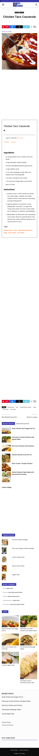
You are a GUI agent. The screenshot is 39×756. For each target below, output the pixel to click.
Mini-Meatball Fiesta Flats (9, 417)
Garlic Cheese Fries (18, 557)
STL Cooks (20, 138)
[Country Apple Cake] (10, 658)
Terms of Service (7, 725)
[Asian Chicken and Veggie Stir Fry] (6, 430)
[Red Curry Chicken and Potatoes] (6, 448)
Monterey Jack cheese (25, 230)
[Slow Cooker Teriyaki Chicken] (6, 468)
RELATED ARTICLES (8, 424)
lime (15, 230)
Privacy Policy (6, 722)
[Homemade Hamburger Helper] (28, 639)
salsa (5, 233)
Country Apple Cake (8, 665)
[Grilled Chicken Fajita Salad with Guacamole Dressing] (6, 478)
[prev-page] (3, 481)
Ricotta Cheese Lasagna (20, 540)
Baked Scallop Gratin (14, 596)
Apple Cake (16, 575)
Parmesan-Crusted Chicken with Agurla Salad (28, 630)
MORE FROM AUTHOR (22, 424)
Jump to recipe (6, 31)
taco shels (20, 233)
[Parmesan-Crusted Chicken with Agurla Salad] (6, 439)
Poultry (8, 9)
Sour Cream (12, 233)
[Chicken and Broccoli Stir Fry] (6, 460)
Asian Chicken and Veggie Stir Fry (23, 428)
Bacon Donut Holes (18, 566)
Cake (3, 662)
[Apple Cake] (4, 577)
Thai (3, 450)
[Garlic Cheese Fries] (4, 559)
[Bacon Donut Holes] (4, 568)
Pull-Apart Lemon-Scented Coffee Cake (27, 682)
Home (3, 9)
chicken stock (8, 230)
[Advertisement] (19, 97)
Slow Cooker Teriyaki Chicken (22, 463)
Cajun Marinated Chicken (15, 592)
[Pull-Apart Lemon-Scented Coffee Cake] (28, 665)
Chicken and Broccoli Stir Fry (22, 455)
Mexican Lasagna (32, 417)
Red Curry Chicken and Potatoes (23, 446)
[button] (3, 4)
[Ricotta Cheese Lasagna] (5, 542)
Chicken (14, 9)
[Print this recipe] (4, 130)
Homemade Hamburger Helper (11, 709)
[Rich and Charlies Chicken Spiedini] (4, 551)
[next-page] (6, 481)
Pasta (22, 644)
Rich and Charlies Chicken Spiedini (23, 548)
